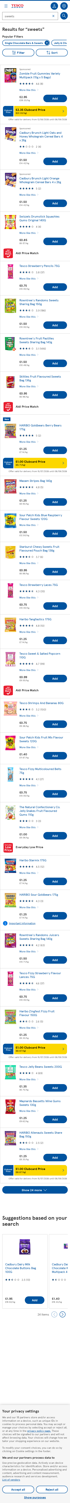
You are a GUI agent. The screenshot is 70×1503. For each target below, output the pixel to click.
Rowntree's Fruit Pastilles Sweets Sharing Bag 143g (36, 340)
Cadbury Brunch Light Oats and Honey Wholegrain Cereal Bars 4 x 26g (41, 136)
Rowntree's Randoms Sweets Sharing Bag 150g (39, 302)
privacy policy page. (39, 1431)
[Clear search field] (53, 16)
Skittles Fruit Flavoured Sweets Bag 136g (40, 378)
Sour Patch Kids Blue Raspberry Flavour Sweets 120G (40, 517)
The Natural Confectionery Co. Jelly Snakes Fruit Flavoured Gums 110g (39, 811)
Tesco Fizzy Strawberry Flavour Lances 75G (40, 975)
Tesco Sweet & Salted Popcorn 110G (39, 655)
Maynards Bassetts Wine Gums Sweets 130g (40, 1103)
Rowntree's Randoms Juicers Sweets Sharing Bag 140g (39, 937)
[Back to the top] (37, 1203)
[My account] (54, 6)
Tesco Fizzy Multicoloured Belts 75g (40, 771)
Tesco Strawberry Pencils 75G (39, 266)
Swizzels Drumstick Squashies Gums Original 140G (39, 218)
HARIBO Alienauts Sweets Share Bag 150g (40, 1134)
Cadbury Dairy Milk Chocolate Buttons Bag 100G (20, 1268)
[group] (24, 1271)
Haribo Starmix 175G (32, 860)
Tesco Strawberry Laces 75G (38, 585)
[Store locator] (64, 6)
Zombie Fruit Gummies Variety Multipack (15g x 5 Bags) (39, 75)
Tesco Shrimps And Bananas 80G (41, 703)
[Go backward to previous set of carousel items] (54, 1314)
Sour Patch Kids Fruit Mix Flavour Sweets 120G (41, 739)
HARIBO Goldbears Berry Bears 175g (40, 427)
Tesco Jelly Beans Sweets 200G (40, 1066)
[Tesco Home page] (17, 6)
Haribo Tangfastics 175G (35, 619)
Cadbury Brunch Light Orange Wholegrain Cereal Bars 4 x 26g (40, 180)
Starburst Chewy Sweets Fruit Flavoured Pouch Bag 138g (39, 548)
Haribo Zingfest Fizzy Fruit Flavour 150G (37, 1013)
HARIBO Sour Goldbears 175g (38, 894)
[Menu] (6, 6)
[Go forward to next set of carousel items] (63, 1314)
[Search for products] (64, 16)
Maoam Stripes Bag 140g (35, 480)
